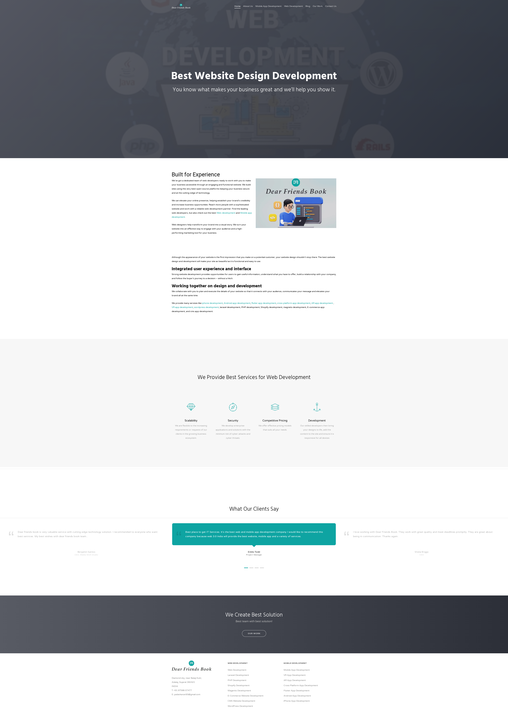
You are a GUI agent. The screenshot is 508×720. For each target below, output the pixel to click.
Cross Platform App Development (301, 685)
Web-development (226, 213)
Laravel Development (238, 675)
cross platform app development (293, 303)
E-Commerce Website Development (245, 695)
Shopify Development (239, 685)
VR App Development (295, 675)
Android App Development (297, 695)
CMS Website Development (241, 701)
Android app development (237, 303)
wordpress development (206, 307)
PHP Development (237, 680)
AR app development (322, 303)
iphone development (212, 303)
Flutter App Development (296, 690)
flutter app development (263, 303)
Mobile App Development (297, 670)
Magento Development (239, 690)
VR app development (182, 307)
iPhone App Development (297, 701)
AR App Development (295, 680)
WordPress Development (240, 706)
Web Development (237, 670)
